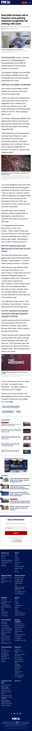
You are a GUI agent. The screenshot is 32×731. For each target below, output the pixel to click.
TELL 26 (3, 558)
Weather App (4, 612)
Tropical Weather (5, 605)
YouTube (3, 564)
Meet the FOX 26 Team (19, 651)
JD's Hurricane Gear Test (6, 607)
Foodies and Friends (20, 634)
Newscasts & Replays (6, 560)
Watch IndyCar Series (6, 695)
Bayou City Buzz (5, 638)
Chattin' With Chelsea (6, 629)
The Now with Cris (5, 651)
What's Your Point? (6, 631)
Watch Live (24, 2)
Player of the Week (19, 615)
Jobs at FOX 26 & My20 (19, 662)
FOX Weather (4, 615)
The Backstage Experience (5, 655)
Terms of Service (17, 542)
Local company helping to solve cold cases (12, 49)
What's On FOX (18, 657)
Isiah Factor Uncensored (4, 622)
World (16, 560)
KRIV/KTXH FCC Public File (19, 672)
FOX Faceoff (18, 629)
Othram (15, 72)
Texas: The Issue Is (6, 636)
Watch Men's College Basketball (6, 697)
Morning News (20, 575)
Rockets (17, 603)
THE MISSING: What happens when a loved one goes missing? (14, 372)
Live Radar (4, 600)
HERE (11, 402)
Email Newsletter (19, 659)
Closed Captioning (19, 675)
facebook (11, 713)
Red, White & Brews (20, 625)
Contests (3, 661)
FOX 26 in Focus (19, 627)
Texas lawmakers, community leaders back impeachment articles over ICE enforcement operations (10, 444)
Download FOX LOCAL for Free (13, 458)
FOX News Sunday (19, 566)
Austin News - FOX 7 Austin (6, 581)
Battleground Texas (6, 643)
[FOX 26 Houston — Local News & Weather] (5, 2)
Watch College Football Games (5, 687)
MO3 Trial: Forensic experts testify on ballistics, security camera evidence (10, 451)
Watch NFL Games (6, 685)
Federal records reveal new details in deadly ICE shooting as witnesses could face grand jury (10, 437)
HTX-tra (17, 681)
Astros (16, 600)
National (17, 559)
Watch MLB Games (6, 690)
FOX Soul (3, 566)
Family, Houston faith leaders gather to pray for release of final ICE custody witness (20, 494)
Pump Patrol (4, 614)
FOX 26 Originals (18, 621)
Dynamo (17, 607)
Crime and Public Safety (25, 26)
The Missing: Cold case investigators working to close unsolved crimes (15, 173)
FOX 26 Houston (15, 26)
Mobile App (17, 668)
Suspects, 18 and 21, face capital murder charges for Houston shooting (19, 508)
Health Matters (18, 583)
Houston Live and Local (5, 640)
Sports (17, 598)
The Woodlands (17, 60)
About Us (18, 647)
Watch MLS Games (6, 705)
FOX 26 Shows (6, 620)
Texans (16, 601)
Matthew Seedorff (7, 26)
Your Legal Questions (20, 591)
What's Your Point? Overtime (6, 633)
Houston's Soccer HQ (20, 640)
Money (16, 564)
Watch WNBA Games (6, 703)
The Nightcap (4, 625)
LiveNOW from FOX (6, 562)
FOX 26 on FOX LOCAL (5, 555)
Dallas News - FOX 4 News (6, 578)
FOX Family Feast (19, 593)
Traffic (3, 610)
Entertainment (6, 647)
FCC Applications (19, 677)
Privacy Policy (17, 540)
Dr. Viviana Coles (19, 579)
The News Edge (5, 627)
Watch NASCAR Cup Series (6, 692)
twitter (14, 713)
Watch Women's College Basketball (5, 701)
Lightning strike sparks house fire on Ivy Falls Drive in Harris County (11, 425)
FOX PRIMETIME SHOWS (5, 658)
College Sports (18, 605)
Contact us (17, 649)
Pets (16, 585)
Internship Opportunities (18, 665)
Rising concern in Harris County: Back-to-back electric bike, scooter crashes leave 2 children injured (11, 430)
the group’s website (18, 118)
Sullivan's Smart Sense (19, 568)
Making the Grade (19, 577)
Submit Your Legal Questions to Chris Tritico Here (19, 588)
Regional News (6, 575)
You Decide (18, 562)
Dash (16, 609)
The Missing (18, 638)
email (20, 713)
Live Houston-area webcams (6, 602)
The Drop (3, 649)
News (17, 553)
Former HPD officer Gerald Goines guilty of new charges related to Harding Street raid (20, 480)
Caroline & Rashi (19, 624)
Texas (18, 412)
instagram (17, 713)
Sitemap (17, 571)
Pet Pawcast (18, 636)
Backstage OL (4, 653)
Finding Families (19, 581)
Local (16, 555)
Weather (4, 598)
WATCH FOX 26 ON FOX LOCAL (20, 655)
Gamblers (17, 611)
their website (6, 396)
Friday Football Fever (20, 613)
